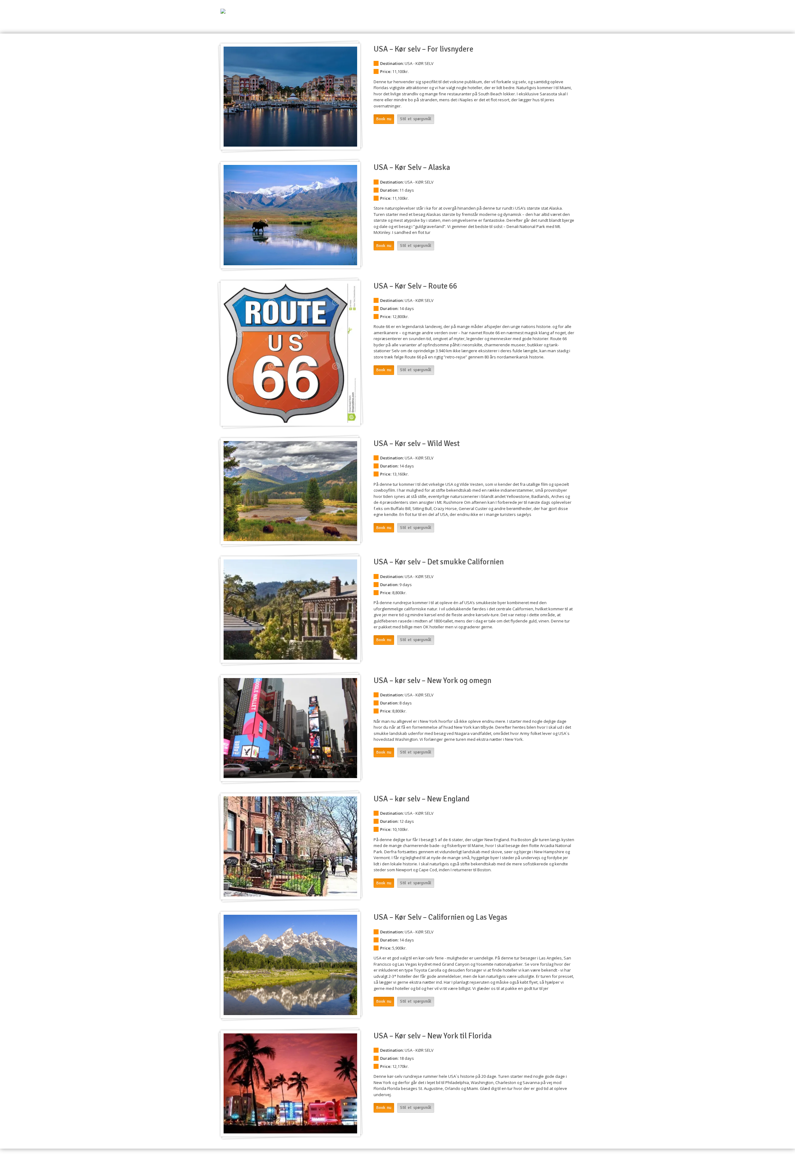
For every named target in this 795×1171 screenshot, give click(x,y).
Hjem (440, 20)
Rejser (459, 20)
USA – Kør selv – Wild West (417, 443)
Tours (538, 1159)
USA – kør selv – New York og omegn (432, 680)
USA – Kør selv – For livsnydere (423, 49)
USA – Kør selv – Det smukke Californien (439, 562)
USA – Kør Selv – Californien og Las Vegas (440, 917)
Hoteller (482, 20)
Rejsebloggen (557, 20)
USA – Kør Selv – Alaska (412, 167)
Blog (552, 1159)
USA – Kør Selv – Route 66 (415, 286)
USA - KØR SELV (419, 63)
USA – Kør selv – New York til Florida (433, 1036)
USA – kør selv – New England (422, 799)
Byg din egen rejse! (516, 20)
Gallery (568, 1159)
